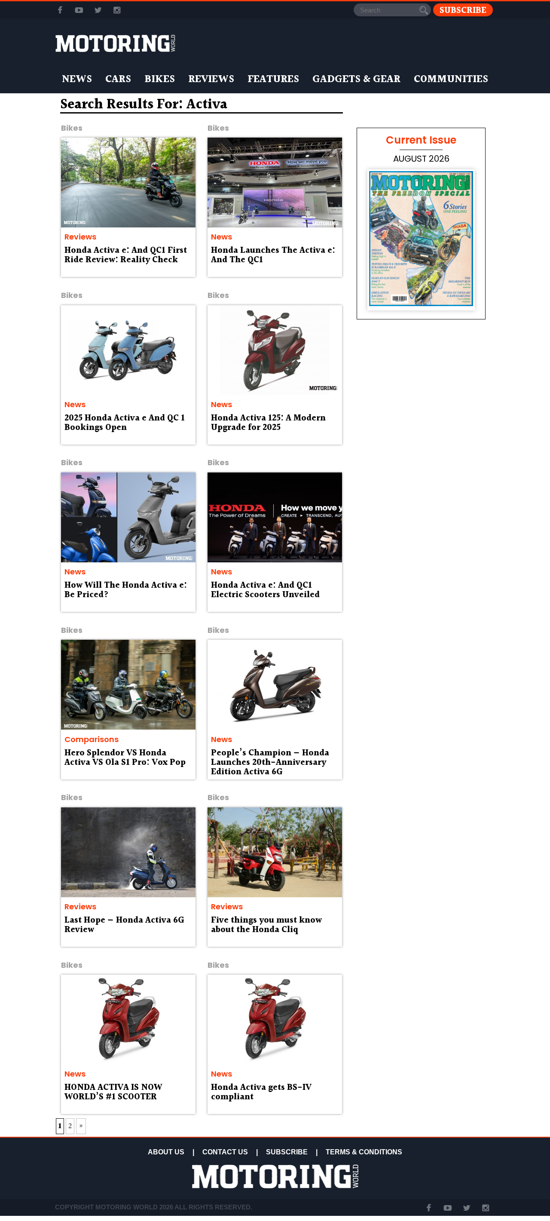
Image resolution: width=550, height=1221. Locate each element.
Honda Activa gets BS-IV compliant (261, 1092)
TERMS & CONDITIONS (364, 1152)
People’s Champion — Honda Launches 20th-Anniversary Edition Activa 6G (270, 762)
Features (273, 79)
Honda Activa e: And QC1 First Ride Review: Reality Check (125, 255)
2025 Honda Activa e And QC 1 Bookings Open (124, 423)
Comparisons (91, 739)
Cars (118, 79)
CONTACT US (225, 1152)
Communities (451, 79)
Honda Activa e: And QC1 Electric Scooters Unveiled (265, 590)
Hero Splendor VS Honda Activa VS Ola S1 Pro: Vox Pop (125, 758)
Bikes (159, 79)
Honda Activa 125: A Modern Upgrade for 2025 (268, 423)
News (77, 79)
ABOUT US (166, 1152)
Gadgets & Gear (356, 79)
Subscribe (463, 10)
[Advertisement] (421, 572)
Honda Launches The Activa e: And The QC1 (273, 255)
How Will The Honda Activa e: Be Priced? (125, 590)
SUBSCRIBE (287, 1152)
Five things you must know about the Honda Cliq (266, 925)
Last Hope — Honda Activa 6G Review (124, 925)
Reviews (211, 79)
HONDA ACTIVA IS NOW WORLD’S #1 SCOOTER (113, 1092)
